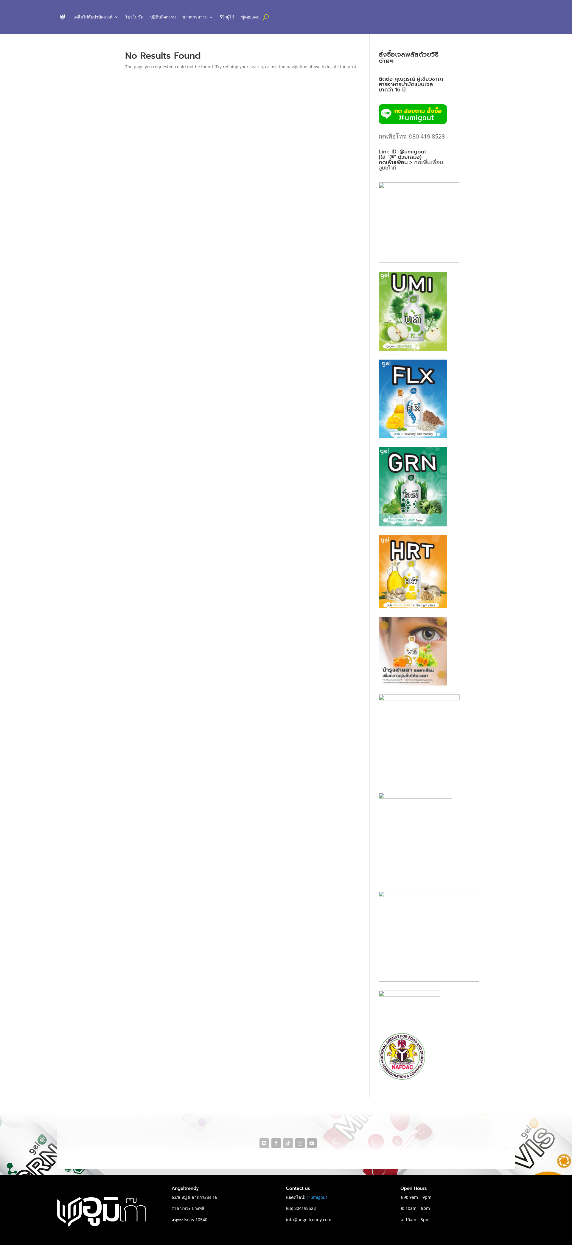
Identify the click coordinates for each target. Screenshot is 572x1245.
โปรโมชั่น (134, 17)
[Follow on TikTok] (288, 1143)
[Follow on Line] (264, 1143)
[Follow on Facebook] (276, 1143)
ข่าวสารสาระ (194, 17)
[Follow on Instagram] (300, 1143)
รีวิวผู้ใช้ (227, 17)
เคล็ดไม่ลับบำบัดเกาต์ (93, 17)
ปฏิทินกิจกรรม (163, 17)
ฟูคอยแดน (250, 17)
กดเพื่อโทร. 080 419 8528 (412, 136)
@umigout (317, 1197)
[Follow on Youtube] (312, 1143)
